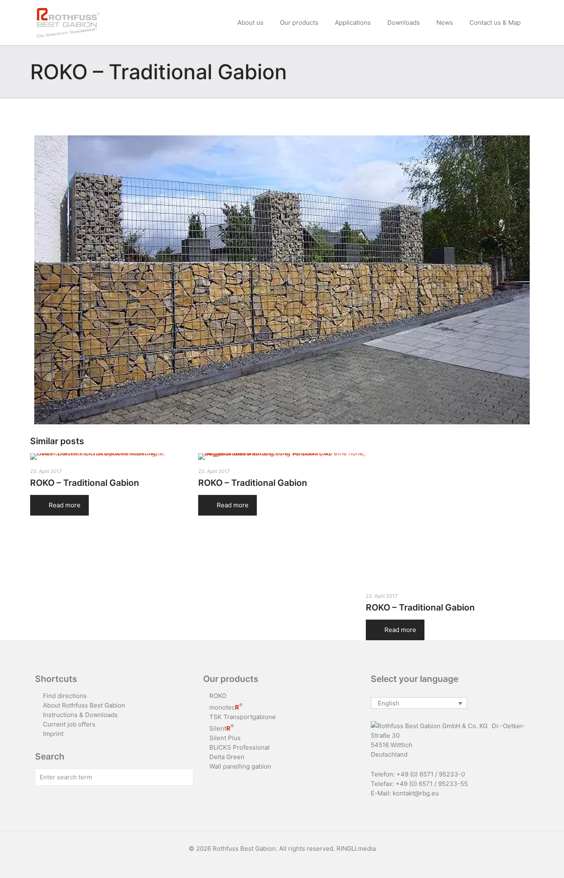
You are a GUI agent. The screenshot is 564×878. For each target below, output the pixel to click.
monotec (225, 707)
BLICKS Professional (239, 747)
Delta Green (226, 757)
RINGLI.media (356, 848)
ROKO (217, 696)
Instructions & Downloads (80, 715)
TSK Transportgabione (242, 717)
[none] (419, 703)
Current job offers (69, 724)
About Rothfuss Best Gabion (84, 705)
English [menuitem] (388, 703)
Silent (221, 728)
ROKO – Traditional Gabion (84, 483)
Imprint (53, 734)
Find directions (65, 696)
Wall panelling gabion (240, 766)
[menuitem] (419, 703)
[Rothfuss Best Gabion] (68, 22)
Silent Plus (225, 738)
